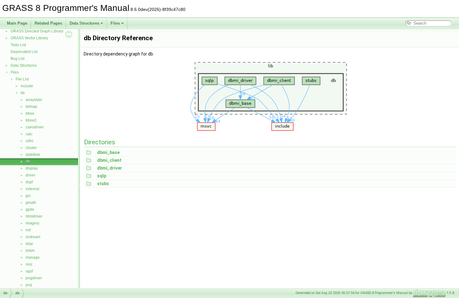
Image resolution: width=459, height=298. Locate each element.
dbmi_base (108, 152)
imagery (32, 223)
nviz (29, 264)
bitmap (31, 106)
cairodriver (35, 127)
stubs (103, 183)
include (27, 86)
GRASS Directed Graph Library (37, 31)
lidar (29, 244)
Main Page (17, 23)
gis (28, 196)
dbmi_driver (109, 168)
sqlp (101, 175)
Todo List (18, 45)
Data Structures (84, 23)
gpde (30, 209)
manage (33, 257)
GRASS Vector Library (29, 38)
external (32, 189)
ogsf (29, 271)
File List (22, 79)
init (28, 230)
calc (29, 134)
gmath (31, 202)
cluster (31, 148)
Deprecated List (24, 52)
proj (29, 285)
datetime (33, 154)
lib (23, 93)
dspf (29, 182)
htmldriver (34, 216)
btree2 (31, 120)
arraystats (34, 100)
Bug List (17, 58)
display (32, 168)
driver (30, 175)
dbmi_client (109, 160)
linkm (30, 250)
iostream (33, 237)
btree (30, 113)
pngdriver (34, 278)
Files (115, 23)
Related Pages (48, 23)
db (28, 161)
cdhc (30, 141)
